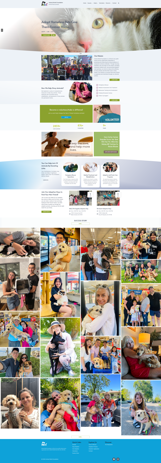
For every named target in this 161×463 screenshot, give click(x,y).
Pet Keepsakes (109, 444)
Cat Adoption (75, 448)
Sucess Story (75, 453)
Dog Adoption (75, 446)
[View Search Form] (119, 3)
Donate (74, 444)
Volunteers (101, 3)
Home (84, 3)
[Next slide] (159, 30)
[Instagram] (118, 459)
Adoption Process (93, 446)
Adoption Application (94, 448)
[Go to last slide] (2, 30)
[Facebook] (114, 459)
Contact (114, 3)
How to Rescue (92, 444)
